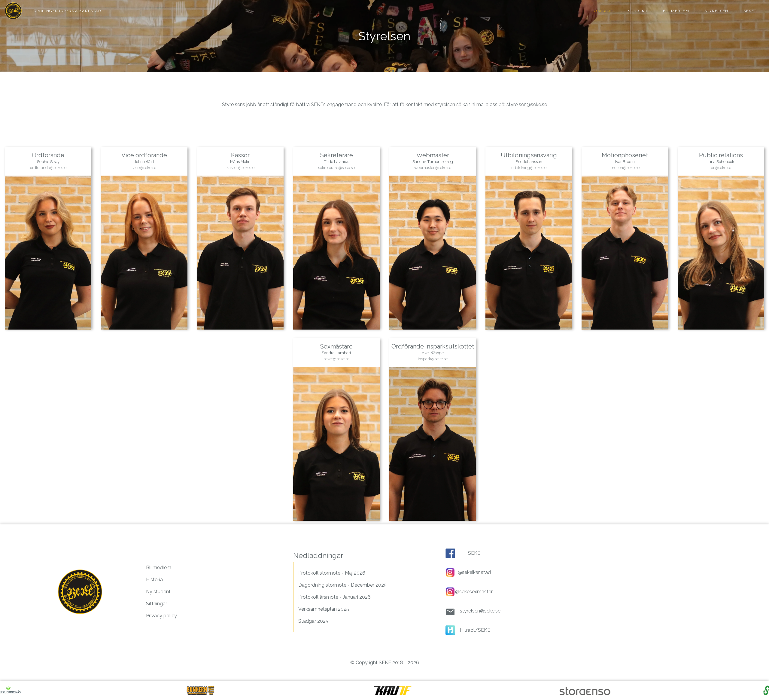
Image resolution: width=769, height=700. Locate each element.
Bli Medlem (676, 11)
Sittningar (156, 603)
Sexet (750, 11)
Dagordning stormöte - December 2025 (342, 585)
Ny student (158, 591)
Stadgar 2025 (313, 621)
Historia (154, 579)
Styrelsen (716, 11)
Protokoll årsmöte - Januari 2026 (334, 597)
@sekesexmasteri (474, 591)
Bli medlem (158, 567)
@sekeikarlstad (474, 572)
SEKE (474, 553)
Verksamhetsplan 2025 (323, 609)
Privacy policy (161, 616)
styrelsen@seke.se (526, 104)
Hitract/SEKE (475, 630)
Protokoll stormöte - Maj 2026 (331, 573)
